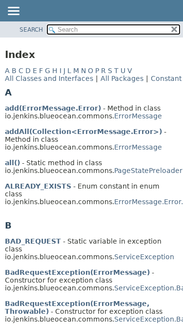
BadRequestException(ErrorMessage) (77, 272)
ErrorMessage (138, 116)
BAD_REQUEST (33, 241)
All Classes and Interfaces (49, 78)
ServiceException (144, 257)
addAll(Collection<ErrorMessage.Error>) (83, 131)
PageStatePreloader (148, 170)
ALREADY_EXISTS (38, 186)
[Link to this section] (18, 92)
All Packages (122, 78)
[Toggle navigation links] (13, 12)
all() (12, 163)
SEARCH (31, 29)
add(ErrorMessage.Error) (53, 108)
